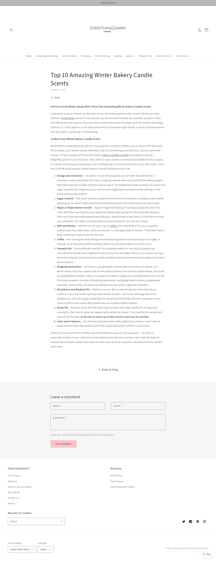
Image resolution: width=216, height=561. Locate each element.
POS (185, 548)
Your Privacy (14, 475)
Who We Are (14, 492)
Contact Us (13, 497)
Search (11, 503)
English (43, 549)
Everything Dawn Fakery (122, 486)
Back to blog (110, 369)
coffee (113, 225)
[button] (11, 30)
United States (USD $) (20, 549)
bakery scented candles (115, 155)
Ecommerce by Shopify (199, 548)
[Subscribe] (61, 521)
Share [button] (57, 97)
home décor (68, 118)
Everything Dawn (177, 548)
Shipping (12, 481)
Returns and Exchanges (20, 486)
